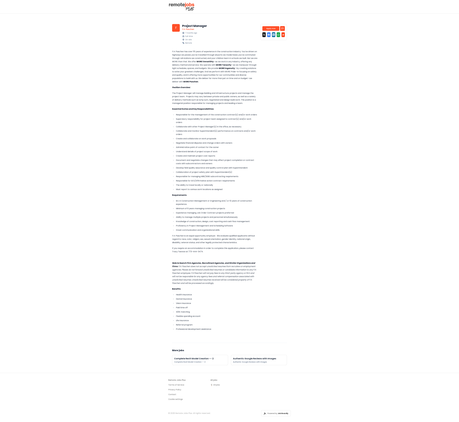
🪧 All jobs (215, 384)
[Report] (282, 28)
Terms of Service (176, 384)
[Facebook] (268, 34)
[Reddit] (283, 34)
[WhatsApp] (278, 34)
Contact (172, 394)
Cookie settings (175, 399)
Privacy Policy (174, 389)
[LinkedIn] (273, 34)
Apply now (271, 28)
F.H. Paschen (188, 29)
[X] (264, 34)
